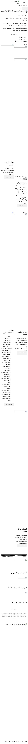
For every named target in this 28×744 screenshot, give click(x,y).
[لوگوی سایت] (14, 2)
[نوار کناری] (26, 621)
